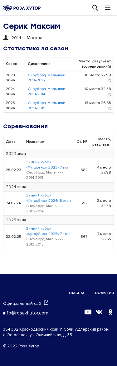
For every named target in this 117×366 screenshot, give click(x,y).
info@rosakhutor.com (25, 313)
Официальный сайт (23, 303)
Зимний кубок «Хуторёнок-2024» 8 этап (48, 198)
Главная (77, 293)
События (104, 293)
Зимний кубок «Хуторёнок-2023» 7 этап (48, 165)
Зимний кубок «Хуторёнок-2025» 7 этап (48, 231)
